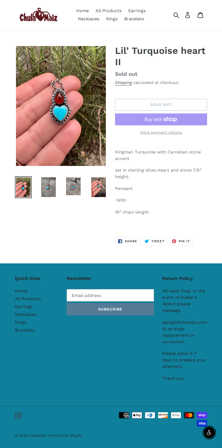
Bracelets (25, 330)
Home (21, 290)
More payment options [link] (161, 132)
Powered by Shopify (65, 435)
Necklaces (25, 314)
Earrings (23, 306)
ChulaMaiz (38, 435)
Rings (20, 322)
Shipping (123, 82)
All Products (28, 298)
